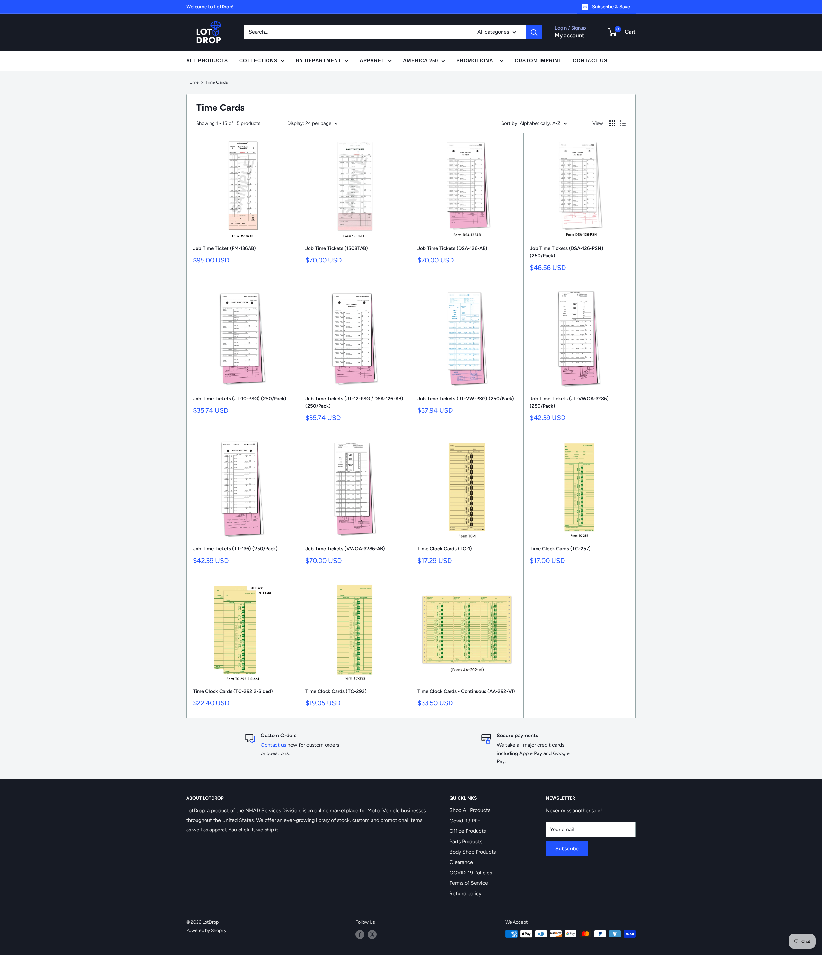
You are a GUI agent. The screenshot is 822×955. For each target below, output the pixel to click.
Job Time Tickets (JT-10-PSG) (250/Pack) (239, 398)
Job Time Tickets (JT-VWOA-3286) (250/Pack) (569, 402)
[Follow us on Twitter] (372, 934)
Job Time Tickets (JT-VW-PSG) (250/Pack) (465, 398)
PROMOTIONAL (476, 60)
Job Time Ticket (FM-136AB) (224, 248)
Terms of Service (469, 883)
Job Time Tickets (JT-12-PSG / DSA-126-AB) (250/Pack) (354, 402)
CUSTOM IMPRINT (538, 60)
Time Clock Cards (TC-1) (444, 549)
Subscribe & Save (611, 7)
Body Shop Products (473, 852)
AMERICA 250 (420, 60)
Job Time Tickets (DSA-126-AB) (453, 248)
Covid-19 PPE (465, 821)
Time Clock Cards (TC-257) (560, 549)
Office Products (468, 831)
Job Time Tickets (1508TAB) (336, 248)
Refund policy (465, 893)
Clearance (461, 862)
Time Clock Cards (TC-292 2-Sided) (233, 691)
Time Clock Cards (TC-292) (336, 691)
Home (192, 82)
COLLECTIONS (258, 60)
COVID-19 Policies (471, 873)
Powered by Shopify (206, 930)
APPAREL (372, 60)
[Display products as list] (623, 123)
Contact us (273, 745)
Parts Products (466, 842)
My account (569, 35)
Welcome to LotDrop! (210, 7)
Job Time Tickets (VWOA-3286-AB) (345, 549)
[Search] (534, 32)
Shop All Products (470, 810)
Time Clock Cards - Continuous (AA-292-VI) (466, 691)
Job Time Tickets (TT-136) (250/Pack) (235, 549)
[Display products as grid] (612, 123)
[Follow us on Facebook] (359, 934)
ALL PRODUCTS (207, 60)
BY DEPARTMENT (318, 60)
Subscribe (567, 849)
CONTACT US (590, 60)
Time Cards (216, 82)
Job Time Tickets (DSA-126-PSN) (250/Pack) (566, 252)
